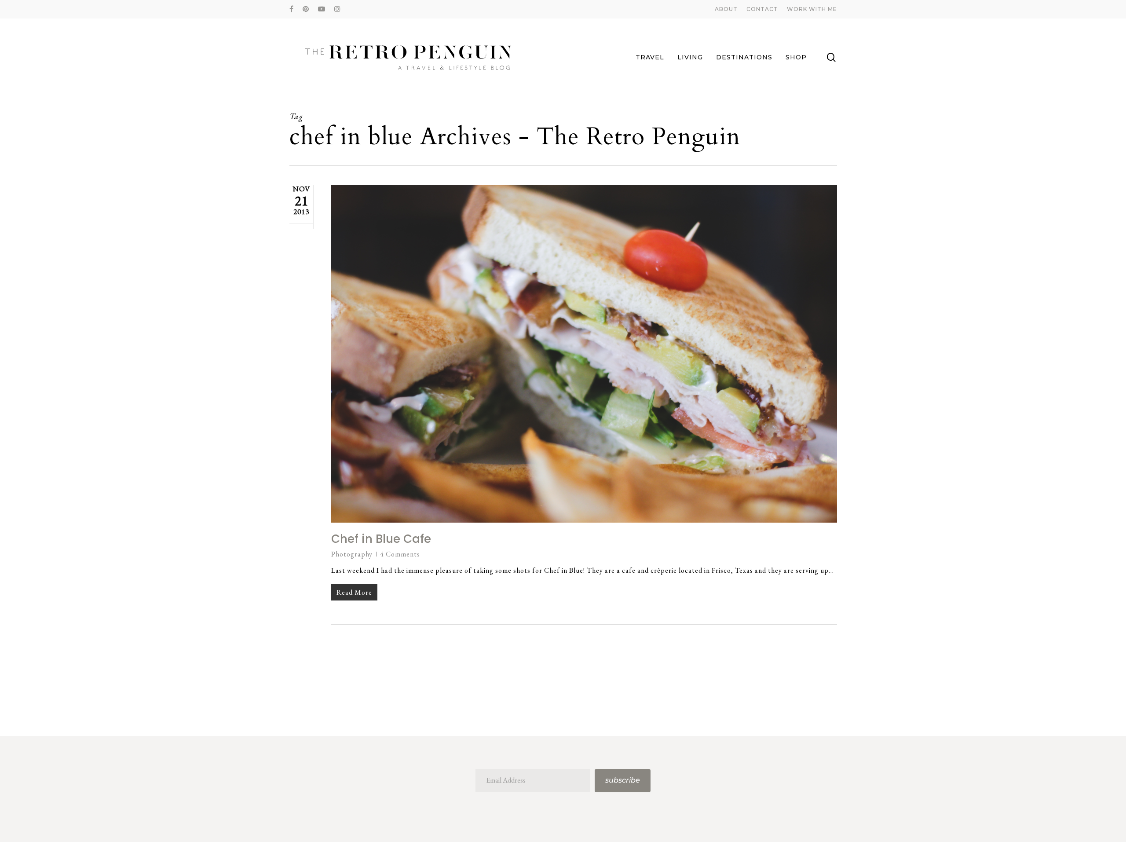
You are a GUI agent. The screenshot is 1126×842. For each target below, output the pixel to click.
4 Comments (400, 554)
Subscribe (622, 780)
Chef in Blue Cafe (381, 539)
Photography (352, 554)
